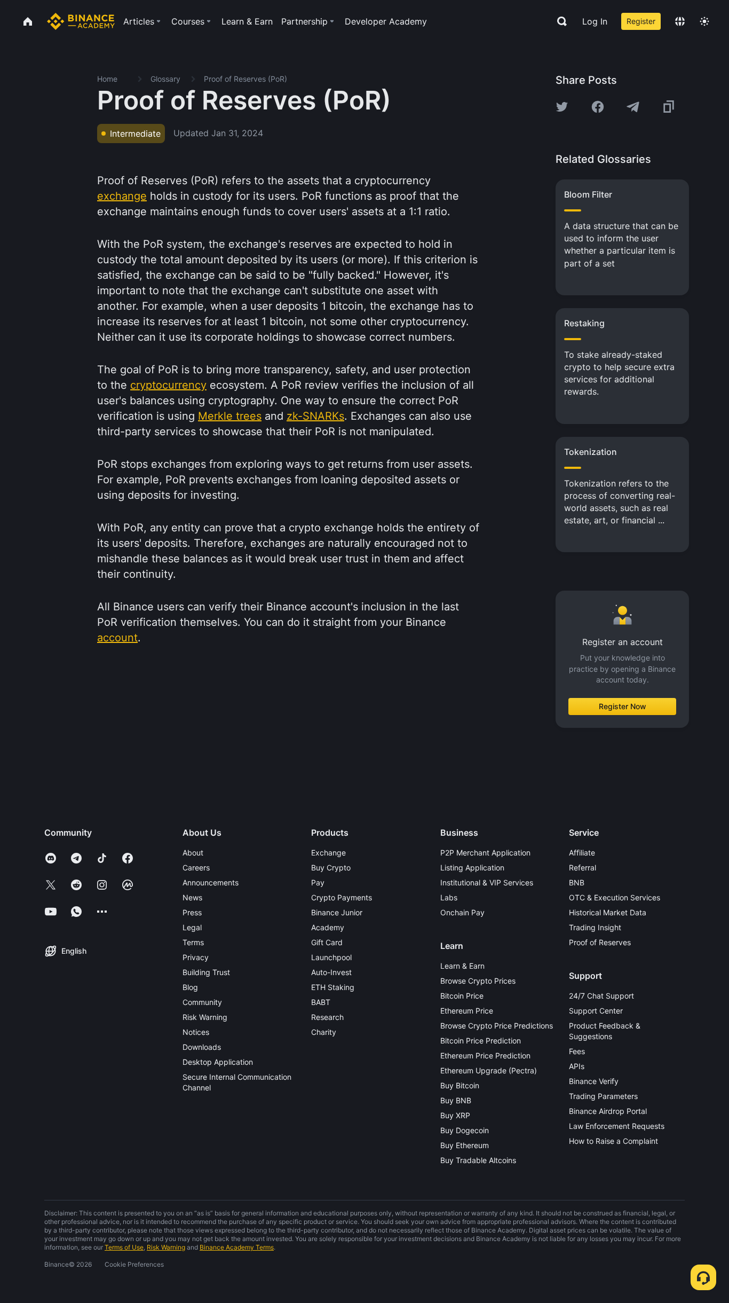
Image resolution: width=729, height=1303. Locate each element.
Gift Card (327, 942)
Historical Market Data (607, 912)
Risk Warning (205, 1017)
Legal (192, 927)
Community (202, 1002)
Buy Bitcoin (459, 1085)
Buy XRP (455, 1115)
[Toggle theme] (704, 21)
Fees (577, 1051)
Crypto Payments (341, 897)
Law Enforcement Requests (616, 1126)
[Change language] (680, 21)
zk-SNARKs (315, 416)
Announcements (211, 882)
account (117, 637)
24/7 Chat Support (601, 995)
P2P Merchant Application (485, 852)
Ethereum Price (466, 1010)
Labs (448, 897)
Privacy (196, 957)
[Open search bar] (558, 21)
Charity (323, 1032)
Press (192, 912)
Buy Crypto (331, 867)
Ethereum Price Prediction (485, 1055)
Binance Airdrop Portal (608, 1111)
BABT (320, 1002)
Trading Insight (595, 927)
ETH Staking (332, 987)
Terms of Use (124, 1247)
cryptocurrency (168, 385)
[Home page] (81, 21)
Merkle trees (230, 416)
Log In (594, 21)
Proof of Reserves (600, 942)
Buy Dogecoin (464, 1130)
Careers (196, 867)
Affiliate (582, 852)
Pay (317, 882)
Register (641, 21)
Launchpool (331, 957)
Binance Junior (336, 912)
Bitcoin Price (462, 995)
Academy (327, 927)
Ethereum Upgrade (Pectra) (488, 1070)
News (192, 897)
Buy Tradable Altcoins (478, 1160)
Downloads (202, 1046)
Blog (190, 987)
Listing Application (472, 867)
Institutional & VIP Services (486, 882)
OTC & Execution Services (614, 897)
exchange (122, 196)
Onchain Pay (462, 912)
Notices (196, 1032)
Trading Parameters (603, 1096)
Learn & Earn (462, 965)
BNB (576, 882)
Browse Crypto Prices (478, 980)
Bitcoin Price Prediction (480, 1040)
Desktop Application (218, 1061)
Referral (582, 867)
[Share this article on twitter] (562, 106)
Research (327, 1017)
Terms (193, 942)
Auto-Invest (331, 972)
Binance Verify (594, 1081)
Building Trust (206, 972)
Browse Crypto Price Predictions (496, 1025)
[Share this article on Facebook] (597, 106)
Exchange (328, 852)
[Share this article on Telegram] (633, 106)
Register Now (622, 706)
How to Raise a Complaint (613, 1140)
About (193, 852)
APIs (576, 1066)
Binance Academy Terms (237, 1247)
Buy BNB (455, 1100)
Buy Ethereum (464, 1145)
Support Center (596, 1010)
